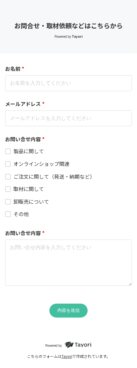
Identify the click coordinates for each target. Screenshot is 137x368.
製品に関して (28, 151)
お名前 (14, 68)
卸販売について (31, 201)
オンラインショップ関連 (41, 164)
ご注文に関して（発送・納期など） (54, 176)
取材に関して (28, 189)
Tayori (66, 356)
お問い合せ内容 (25, 139)
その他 (21, 214)
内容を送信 (68, 310)
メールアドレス (25, 104)
